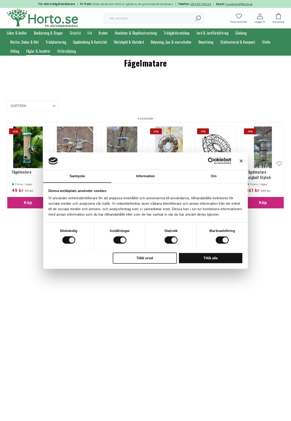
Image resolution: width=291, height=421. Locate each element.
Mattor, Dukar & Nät (24, 42)
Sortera (18, 106)
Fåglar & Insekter (38, 51)
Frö (90, 33)
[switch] (119, 240)
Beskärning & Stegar (48, 33)
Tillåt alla (210, 258)
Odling (14, 51)
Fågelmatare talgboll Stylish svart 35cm (259, 177)
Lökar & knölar (17, 33)
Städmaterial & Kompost (237, 42)
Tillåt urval (144, 258)
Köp (28, 202)
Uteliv (266, 42)
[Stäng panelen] (241, 160)
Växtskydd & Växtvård (129, 42)
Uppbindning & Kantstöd (90, 42)
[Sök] (198, 18)
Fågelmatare (21, 172)
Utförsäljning (66, 51)
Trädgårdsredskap (176, 33)
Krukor (103, 33)
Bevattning (205, 42)
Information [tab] (145, 176)
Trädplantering (55, 42)
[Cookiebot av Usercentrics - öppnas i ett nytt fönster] (211, 160)
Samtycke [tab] (77, 176)
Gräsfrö (75, 33)
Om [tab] (213, 176)
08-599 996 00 (201, 4)
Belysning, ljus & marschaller (171, 42)
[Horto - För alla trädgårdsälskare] (42, 17)
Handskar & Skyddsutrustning (136, 33)
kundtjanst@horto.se (239, 4)
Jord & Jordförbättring (212, 33)
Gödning (241, 33)
